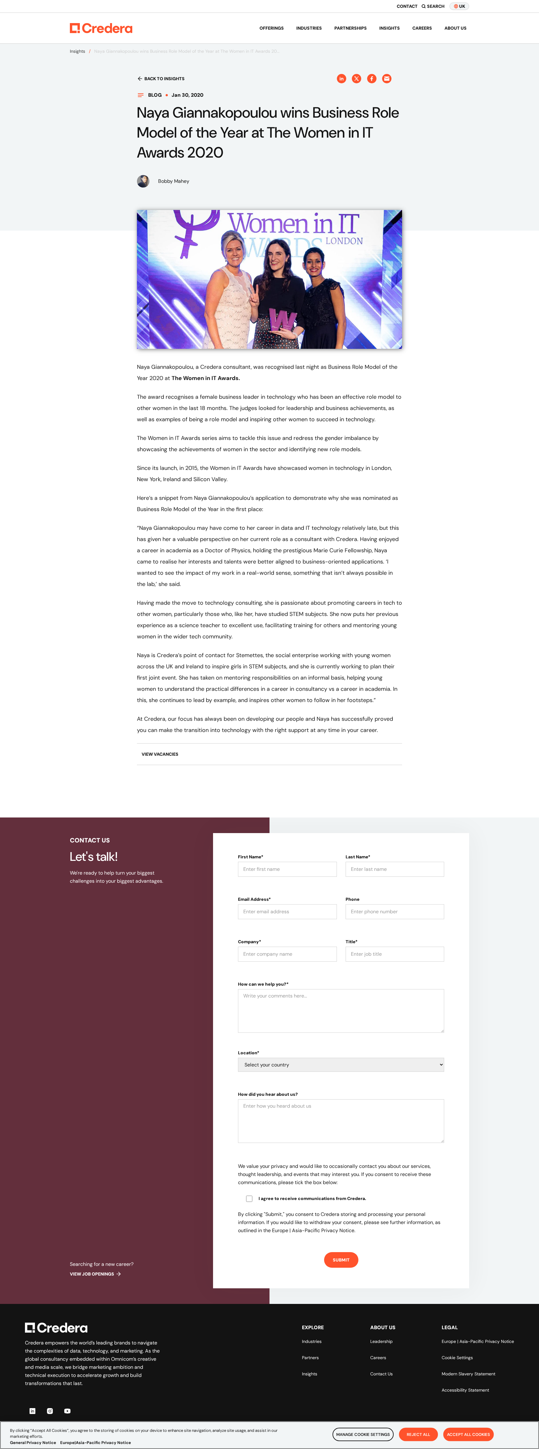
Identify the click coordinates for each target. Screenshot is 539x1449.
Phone (353, 899)
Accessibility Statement (465, 1390)
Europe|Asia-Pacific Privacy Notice (95, 1442)
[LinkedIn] (32, 1410)
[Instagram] (49, 1410)
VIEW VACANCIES (160, 754)
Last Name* (358, 857)
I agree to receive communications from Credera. (312, 1198)
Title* (351, 941)
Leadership (381, 1341)
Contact (407, 6)
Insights (389, 28)
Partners (310, 1357)
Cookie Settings (457, 1357)
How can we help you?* (263, 984)
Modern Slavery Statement (468, 1374)
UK (462, 6)
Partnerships (350, 28)
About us (455, 28)
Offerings (272, 28)
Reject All (418, 1434)
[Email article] (386, 78)
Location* (248, 1053)
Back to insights (164, 78)
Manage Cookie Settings (363, 1434)
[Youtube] (67, 1410)
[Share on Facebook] (371, 78)
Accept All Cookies (468, 1434)
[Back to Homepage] (101, 28)
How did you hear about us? (268, 1094)
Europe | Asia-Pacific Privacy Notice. (313, 1230)
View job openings (92, 1274)
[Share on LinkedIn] (341, 78)
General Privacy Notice (33, 1442)
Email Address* (254, 899)
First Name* (250, 857)
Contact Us (381, 1374)
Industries (309, 28)
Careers (422, 28)
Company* (249, 941)
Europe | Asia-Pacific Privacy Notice (478, 1341)
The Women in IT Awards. (206, 378)
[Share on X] (356, 78)
